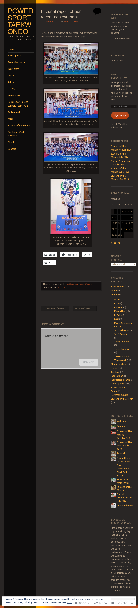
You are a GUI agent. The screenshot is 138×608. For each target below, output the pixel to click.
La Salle (118, 315)
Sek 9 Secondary (122, 334)
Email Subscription (119, 76)
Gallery (11, 88)
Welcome (121, 421)
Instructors (13, 69)
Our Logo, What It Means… (16, 134)
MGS (116, 319)
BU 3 (116, 303)
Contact (12, 149)
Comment (88, 361)
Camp (114, 290)
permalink (61, 287)
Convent (118, 307)
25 (125, 229)
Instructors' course (120, 380)
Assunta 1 (119, 299)
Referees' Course (119, 395)
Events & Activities (17, 62)
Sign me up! (120, 115)
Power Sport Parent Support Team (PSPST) (19, 104)
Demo (114, 368)
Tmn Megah (120, 360)
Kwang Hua (119, 311)
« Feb (113, 243)
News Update (14, 56)
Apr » (120, 243)
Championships (118, 364)
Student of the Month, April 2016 (85, 308)
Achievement (72, 284)
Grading (115, 372)
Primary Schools (125, 505)
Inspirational (14, 95)
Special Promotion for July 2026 (124, 497)
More (10, 119)
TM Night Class (121, 356)
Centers (12, 75)
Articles (11, 82)
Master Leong (72, 22)
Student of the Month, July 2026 (124, 445)
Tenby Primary (121, 341)
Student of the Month (19, 125)
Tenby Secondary (123, 349)
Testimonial (14, 112)
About (11, 142)
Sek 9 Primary (121, 330)
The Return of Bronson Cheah (56, 308)
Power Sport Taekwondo (20, 21)
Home (11, 49)
